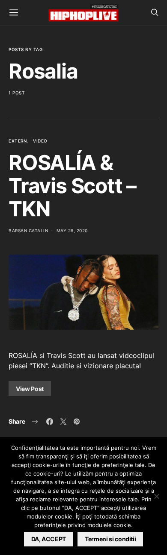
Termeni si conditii (110, 539)
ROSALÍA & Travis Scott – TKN (72, 185)
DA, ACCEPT (48, 539)
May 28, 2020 (72, 230)
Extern (18, 140)
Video (40, 140)
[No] (156, 496)
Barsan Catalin (28, 230)
